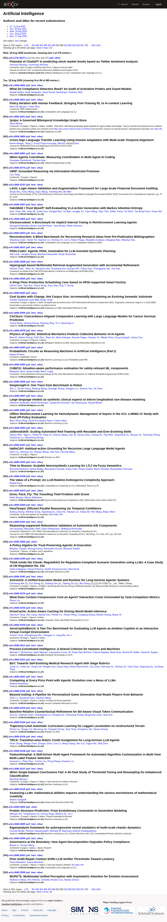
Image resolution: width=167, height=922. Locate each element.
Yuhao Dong (40, 285)
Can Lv (57, 743)
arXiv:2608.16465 (17, 428)
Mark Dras (115, 652)
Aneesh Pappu (79, 337)
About (4, 910)
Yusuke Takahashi (19, 299)
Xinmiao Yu (57, 240)
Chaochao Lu (16, 437)
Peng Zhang (53, 761)
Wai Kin (61, 143)
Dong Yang (62, 666)
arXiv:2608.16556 (17, 381)
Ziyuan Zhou (83, 434)
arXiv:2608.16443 (17, 462)
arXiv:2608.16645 (17, 233)
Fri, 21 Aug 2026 (17, 26)
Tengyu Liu (26, 729)
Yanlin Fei (32, 240)
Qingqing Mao (113, 240)
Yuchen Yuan (16, 635)
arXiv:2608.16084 (17, 824)
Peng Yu (47, 434)
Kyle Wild (34, 299)
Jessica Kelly (32, 371)
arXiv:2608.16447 (17, 445)
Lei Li (67, 240)
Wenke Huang (103, 614)
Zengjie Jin (78, 211)
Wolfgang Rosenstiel (71, 528)
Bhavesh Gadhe (71, 548)
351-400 (35, 45)
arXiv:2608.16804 (17, 136)
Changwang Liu (43, 714)
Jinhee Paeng (25, 337)
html (33, 85)
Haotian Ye (93, 337)
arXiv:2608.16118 (17, 789)
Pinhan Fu (57, 614)
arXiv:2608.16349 (17, 625)
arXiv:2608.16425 (17, 505)
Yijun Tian (103, 211)
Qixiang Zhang (31, 323)
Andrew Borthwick (19, 683)
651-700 (84, 45)
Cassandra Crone (58, 652)
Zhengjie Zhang (56, 388)
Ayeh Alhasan (41, 652)
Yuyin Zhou (133, 666)
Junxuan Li (15, 761)
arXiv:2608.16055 (17, 838)
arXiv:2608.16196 (17, 691)
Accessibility (19, 915)
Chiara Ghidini (85, 469)
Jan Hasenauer (79, 402)
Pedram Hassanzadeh (37, 831)
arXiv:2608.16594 (17, 313)
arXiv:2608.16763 (17, 184)
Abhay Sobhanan (33, 497)
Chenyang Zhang (75, 714)
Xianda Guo (44, 614)
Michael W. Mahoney (60, 831)
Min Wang (96, 511)
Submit (135, 4)
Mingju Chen (30, 743)
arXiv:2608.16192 (17, 708)
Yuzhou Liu (40, 761)
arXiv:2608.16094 (17, 807)
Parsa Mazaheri (18, 862)
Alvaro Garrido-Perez (41, 225)
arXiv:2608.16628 (17, 261)
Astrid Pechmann (39, 402)
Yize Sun (27, 285)
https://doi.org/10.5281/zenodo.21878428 (72, 129)
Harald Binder (95, 402)
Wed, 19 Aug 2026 (18, 31)
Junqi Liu (14, 666)
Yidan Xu (29, 268)
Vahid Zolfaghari (18, 569)
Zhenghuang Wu (33, 635)
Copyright (51, 910)
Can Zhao (95, 666)
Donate (146, 4)
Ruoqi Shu (15, 191)
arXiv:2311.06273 (17, 58)
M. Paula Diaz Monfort (79, 652)
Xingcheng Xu (121, 434)
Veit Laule (15, 254)
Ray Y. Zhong (66, 285)
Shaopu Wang (41, 451)
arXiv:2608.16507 (17, 396)
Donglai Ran (55, 211)
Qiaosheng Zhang (34, 437)
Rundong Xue (58, 268)
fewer (39, 48)
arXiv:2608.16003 (17, 855)
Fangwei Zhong (56, 729)
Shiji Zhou (103, 743)
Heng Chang (68, 743)
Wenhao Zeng (33, 511)
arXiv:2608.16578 (17, 330)
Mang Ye (116, 614)
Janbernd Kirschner (60, 402)
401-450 (43, 45)
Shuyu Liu (15, 600)
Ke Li (69, 635)
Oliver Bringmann (51, 528)
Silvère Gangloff (18, 799)
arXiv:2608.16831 (17, 100)
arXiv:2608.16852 (17, 85)
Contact (25, 910)
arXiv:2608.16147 (17, 768)
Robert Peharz (17, 354)
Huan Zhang (16, 743)
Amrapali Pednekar (19, 225)
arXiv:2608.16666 (17, 219)
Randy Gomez (71, 879)
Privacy (5, 915)
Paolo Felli (71, 469)
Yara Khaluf (59, 225)
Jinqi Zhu (108, 714)
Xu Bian (67, 211)
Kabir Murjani (16, 497)
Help (14, 910)
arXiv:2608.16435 (17, 490)
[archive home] (11, 4)
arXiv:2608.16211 (17, 659)
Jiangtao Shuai (28, 254)
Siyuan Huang (100, 729)
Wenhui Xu (60, 813)
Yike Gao (54, 451)
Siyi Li (13, 388)
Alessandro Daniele (55, 469)
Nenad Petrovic (36, 569)
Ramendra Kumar (53, 548)
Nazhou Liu (44, 240)
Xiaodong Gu (48, 511)
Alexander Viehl (32, 528)
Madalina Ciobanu (95, 240)
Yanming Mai (55, 191)
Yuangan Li (49, 635)
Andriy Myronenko (78, 666)
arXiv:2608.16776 (17, 168)
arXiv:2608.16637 (17, 247)
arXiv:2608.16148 (17, 751)
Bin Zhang (85, 583)
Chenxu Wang (60, 434)
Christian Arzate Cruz (52, 879)
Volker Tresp (116, 211)
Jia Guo (14, 714)
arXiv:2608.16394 (17, 558)
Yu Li (70, 813)
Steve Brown (16, 123)
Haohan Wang (43, 698)
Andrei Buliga (36, 469)
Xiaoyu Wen (16, 434)
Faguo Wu (91, 743)
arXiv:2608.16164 (17, 722)
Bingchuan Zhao (93, 714)
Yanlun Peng (69, 614)
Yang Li (29, 143)
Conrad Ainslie (17, 831)
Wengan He (16, 813)
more (45, 48)
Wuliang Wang (39, 388)
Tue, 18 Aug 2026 (18, 34)
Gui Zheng (34, 583)
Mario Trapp (47, 371)
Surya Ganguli (122, 337)
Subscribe (38, 910)
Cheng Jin (97, 434)
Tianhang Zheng (151, 434)
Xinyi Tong (71, 729)
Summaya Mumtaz (38, 64)
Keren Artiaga (17, 143)
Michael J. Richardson (21, 652)
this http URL (156, 129)
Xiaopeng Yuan (27, 698)
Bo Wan (67, 191)
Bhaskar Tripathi (18, 548)
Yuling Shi (85, 511)
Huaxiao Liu (67, 761)
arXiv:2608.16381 (17, 576)
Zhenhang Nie (17, 583)
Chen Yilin (20, 211)
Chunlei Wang (68, 451)
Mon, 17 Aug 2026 (18, 36)
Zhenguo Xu (26, 451)
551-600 (68, 45)
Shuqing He (58, 714)
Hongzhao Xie (84, 729)
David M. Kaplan (149, 652)
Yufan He (25, 666)
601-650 (76, 45)
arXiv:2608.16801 (17, 153)
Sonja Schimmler (67, 254)
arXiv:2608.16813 (17, 116)
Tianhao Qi (120, 666)
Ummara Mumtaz (19, 64)
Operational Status (38, 915)
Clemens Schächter (20, 402)
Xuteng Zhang (17, 511)
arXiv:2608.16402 (17, 542)
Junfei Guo (42, 211)
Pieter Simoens (74, 225)
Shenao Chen (17, 268)
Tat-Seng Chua (142, 211)
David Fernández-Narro (40, 420)
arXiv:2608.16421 (17, 522)
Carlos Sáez (60, 420)
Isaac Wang (41, 191)
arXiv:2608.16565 (17, 347)
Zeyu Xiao (53, 285)
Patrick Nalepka (101, 652)
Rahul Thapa (77, 240)
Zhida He (37, 434)
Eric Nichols (34, 879)
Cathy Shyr (34, 106)
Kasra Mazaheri (35, 862)
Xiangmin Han (43, 268)
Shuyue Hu (136, 434)
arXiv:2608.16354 (17, 608)
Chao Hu (61, 511)
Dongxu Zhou (45, 743)
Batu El (13, 337)
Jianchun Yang (17, 614)
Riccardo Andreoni (19, 469)
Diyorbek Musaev (19, 779)
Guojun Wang (27, 845)
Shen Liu (14, 451)
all (51, 48)
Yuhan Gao (86, 268)
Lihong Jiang (47, 813)
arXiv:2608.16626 (17, 278)
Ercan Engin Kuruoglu (45, 143)
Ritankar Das (128, 240)
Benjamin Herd (17, 371)
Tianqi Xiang (16, 323)
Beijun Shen (109, 511)
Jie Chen (98, 388)
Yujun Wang (91, 211)
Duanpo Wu (73, 268)
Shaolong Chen (18, 240)
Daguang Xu (146, 666)
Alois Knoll (73, 569)
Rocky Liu (15, 729)
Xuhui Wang (28, 191)
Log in (158, 4)
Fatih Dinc (39, 337)
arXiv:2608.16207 (17, 677)
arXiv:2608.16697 (17, 204)
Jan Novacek (16, 528)
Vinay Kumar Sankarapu (54, 92)
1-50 (26, 45)
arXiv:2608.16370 (17, 593)
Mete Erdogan (63, 337)
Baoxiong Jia (40, 729)
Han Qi (72, 434)
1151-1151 (96, 45)
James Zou (137, 337)
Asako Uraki (46, 299)
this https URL (57, 514)
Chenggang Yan (101, 268)
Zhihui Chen (16, 285)
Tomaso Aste (39, 160)
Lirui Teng (15, 174)
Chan (76, 143)
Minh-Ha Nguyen (18, 106)
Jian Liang (31, 614)
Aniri (12, 211)
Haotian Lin (73, 511)
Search (124, 4)
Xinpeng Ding (47, 323)
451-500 (51, 45)
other (57, 58)
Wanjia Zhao (107, 337)
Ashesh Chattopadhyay (85, 831)
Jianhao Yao (85, 388)
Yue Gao (115, 268)
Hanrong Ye (107, 666)
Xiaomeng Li (67, 323)
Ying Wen (108, 434)
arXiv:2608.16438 (17, 476)
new (17, 41)
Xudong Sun (51, 583)
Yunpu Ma (156, 211)
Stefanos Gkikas (18, 879)
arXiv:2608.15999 (17, 872)
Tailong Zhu (69, 583)
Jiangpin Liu (72, 388)
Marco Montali (101, 469)
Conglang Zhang (86, 614)
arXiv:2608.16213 (17, 645)
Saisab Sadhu (17, 92)
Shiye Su (50, 337)
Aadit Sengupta (33, 92)
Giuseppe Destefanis (20, 160)
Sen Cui (80, 743)
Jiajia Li (27, 434)
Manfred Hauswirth (47, 254)
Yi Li (57, 323)
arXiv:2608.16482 (17, 410)
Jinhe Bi (31, 211)
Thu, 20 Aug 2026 (18, 29)
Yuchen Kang (24, 388)
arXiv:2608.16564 (17, 364)
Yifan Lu (14, 698)
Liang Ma (61, 635)
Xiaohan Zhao (26, 714)
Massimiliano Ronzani (121, 469)
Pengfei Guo (49, 666)
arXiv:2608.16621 (17, 293)
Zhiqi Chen (27, 761)
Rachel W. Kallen (131, 652)
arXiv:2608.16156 (17, 736)
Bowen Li (14, 845)
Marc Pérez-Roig (18, 420)
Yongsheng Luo (31, 813)
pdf (51, 58)
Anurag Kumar (35, 548)
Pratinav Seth (76, 92)
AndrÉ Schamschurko (56, 569)
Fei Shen (128, 211)
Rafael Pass (16, 483)
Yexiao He (36, 666)
